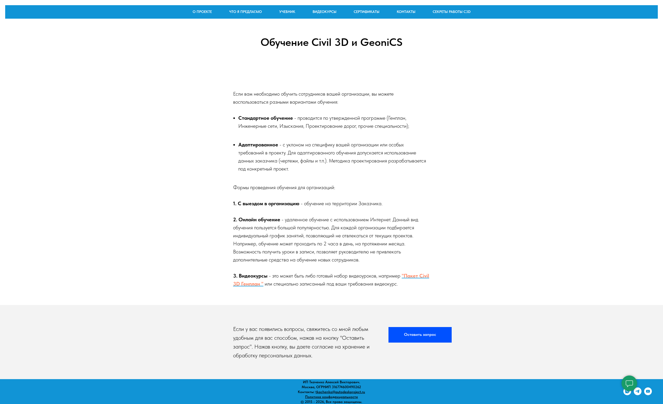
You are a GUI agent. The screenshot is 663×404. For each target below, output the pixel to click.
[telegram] (638, 394)
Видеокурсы (324, 12)
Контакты (406, 12)
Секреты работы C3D (452, 12)
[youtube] (648, 394)
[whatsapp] (627, 394)
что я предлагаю (245, 12)
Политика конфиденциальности (331, 397)
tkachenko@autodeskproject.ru (340, 392)
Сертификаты (366, 12)
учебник (287, 12)
